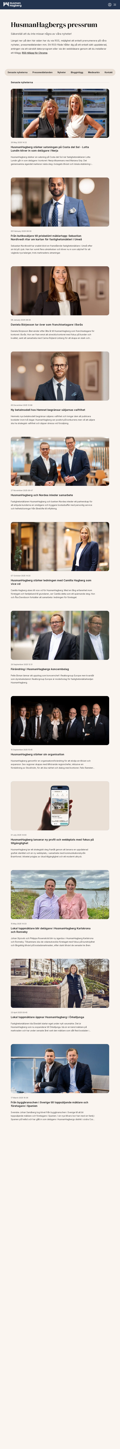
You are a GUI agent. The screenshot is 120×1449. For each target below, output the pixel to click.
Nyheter (62, 72)
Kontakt (109, 72)
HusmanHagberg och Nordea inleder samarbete (42, 495)
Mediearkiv (94, 72)
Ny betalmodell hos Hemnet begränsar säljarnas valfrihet (48, 409)
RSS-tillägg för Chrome (34, 52)
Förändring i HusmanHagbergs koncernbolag (40, 669)
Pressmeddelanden (42, 72)
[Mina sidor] (110, 4)
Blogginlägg (77, 72)
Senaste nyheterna (18, 72)
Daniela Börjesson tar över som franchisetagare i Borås (47, 324)
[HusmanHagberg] (13, 4)
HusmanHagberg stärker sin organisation (37, 754)
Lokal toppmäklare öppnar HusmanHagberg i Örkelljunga (47, 1017)
